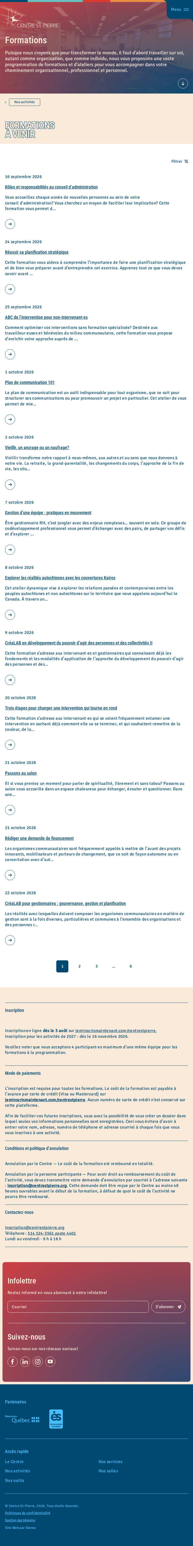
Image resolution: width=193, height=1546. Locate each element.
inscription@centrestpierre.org (37, 1185)
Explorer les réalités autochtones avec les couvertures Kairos (60, 577)
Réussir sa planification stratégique (37, 252)
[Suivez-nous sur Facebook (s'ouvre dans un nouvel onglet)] (13, 1362)
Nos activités (24, 102)
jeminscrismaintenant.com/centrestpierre (45, 1099)
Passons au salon (21, 773)
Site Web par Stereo (20, 1528)
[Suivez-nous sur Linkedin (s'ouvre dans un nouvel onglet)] (25, 1362)
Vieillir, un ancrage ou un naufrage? (37, 447)
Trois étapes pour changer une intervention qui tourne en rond (61, 708)
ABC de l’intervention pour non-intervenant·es (46, 317)
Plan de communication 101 (30, 382)
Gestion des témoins (20, 1520)
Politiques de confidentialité (27, 1513)
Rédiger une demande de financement (39, 838)
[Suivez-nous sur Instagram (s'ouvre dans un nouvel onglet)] (38, 1362)
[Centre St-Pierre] (32, 18)
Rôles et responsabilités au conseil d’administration (51, 187)
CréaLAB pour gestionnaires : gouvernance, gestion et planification (65, 903)
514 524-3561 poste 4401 (52, 1233)
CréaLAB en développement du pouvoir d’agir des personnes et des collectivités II (79, 643)
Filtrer (176, 161)
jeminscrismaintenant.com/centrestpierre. (116, 1030)
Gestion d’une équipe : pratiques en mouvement (48, 512)
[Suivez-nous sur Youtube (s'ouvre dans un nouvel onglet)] (50, 1362)
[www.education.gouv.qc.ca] (22, 1419)
